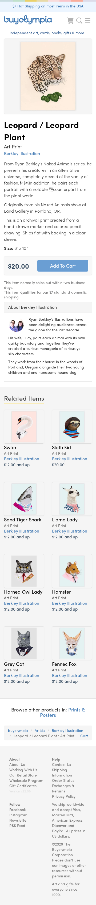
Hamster (61, 591)
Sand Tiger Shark (22, 519)
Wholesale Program (26, 780)
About (14, 759)
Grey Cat (14, 663)
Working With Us (23, 769)
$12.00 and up (17, 464)
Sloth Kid (61, 447)
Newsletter (18, 820)
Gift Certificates (23, 785)
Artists (40, 730)
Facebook (17, 809)
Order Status (63, 780)
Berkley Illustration (22, 153)
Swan (10, 447)
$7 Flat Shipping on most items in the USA (48, 5)
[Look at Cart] (70, 24)
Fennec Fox (64, 663)
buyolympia (18, 730)
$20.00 (58, 464)
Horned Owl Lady (23, 591)
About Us (17, 764)
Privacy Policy (63, 796)
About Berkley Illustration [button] (32, 307)
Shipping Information (62, 772)
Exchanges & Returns (63, 788)
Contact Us (61, 764)
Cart (84, 735)
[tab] (48, 307)
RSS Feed (17, 825)
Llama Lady (65, 519)
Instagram (18, 814)
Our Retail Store (23, 775)
